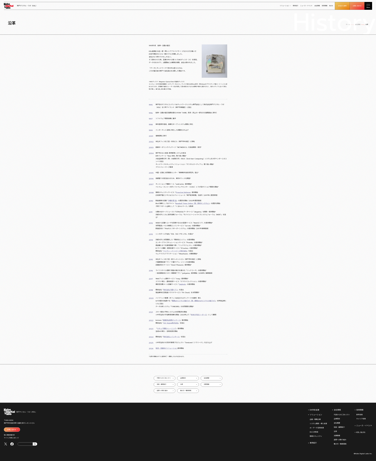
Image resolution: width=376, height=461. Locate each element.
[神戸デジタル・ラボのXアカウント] (5, 444)
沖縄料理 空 (172, 200)
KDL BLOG (360, 432)
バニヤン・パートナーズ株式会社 (175, 251)
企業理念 (337, 419)
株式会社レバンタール (171, 337)
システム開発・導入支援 (318, 423)
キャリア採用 (361, 419)
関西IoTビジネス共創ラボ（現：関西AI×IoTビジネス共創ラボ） (193, 301)
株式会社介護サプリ (170, 290)
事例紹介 (295, 6)
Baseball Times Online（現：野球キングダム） (192, 203)
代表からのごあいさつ (341, 415)
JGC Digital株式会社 (170, 323)
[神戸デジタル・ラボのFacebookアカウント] (12, 444)
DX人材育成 (314, 432)
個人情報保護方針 (9, 435)
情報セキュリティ (316, 436)
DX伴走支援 (314, 410)
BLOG (331, 6)
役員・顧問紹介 (339, 427)
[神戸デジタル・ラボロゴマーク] (20, 412)
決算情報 (337, 435)
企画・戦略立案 (315, 419)
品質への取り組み (340, 440)
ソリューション (284, 6)
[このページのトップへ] (370, 398)
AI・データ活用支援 (317, 428)
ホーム (348, 24)
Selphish (182, 284)
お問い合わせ (357, 6)
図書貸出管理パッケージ (171, 320)
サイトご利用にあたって (11, 438)
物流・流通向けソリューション (167, 348)
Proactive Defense (183, 192)
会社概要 (337, 423)
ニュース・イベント (306, 6)
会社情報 (317, 6)
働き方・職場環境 (340, 444)
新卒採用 (359, 415)
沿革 (335, 431)
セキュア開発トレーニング (166, 328)
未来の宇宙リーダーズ (199, 315)
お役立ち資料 (342, 6)
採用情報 (324, 6)
